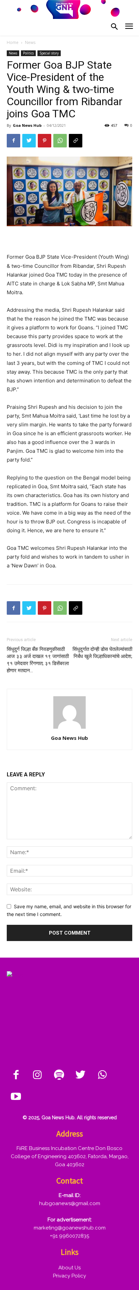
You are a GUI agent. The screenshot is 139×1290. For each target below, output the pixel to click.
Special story (49, 53)
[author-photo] (69, 728)
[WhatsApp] (60, 140)
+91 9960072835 (69, 1236)
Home (13, 42)
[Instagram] (37, 1075)
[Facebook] (13, 140)
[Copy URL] (75, 140)
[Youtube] (16, 1097)
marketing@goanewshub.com (70, 1228)
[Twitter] (29, 140)
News (30, 42)
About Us (69, 1268)
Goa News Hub (27, 125)
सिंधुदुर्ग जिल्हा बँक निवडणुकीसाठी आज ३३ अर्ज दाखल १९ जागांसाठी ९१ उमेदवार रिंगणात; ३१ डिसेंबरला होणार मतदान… (38, 660)
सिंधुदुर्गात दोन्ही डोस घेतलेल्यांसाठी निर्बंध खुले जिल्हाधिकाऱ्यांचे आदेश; (102, 652)
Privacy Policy (69, 1276)
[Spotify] (59, 1075)
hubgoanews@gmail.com (69, 1203)
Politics (28, 53)
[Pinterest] (44, 140)
